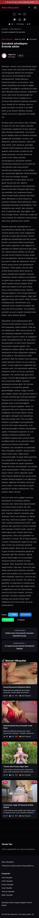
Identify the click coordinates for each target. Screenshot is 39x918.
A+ (25, 14)
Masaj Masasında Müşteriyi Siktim (17, 687)
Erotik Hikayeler (7, 881)
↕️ (14, 19)
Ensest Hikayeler (7, 884)
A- (14, 14)
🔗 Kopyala (21, 620)
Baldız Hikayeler (7, 895)
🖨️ (24, 19)
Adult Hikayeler (15, 29)
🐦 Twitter (13, 614)
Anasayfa (5, 29)
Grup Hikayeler (7, 888)
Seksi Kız (12, 55)
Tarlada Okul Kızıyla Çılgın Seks (15, 766)
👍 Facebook (25, 614)
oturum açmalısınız (27, 849)
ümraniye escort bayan (11, 902)
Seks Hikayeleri (10, 8)
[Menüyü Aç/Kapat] (35, 7)
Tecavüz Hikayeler (8, 891)
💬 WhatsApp (7, 620)
